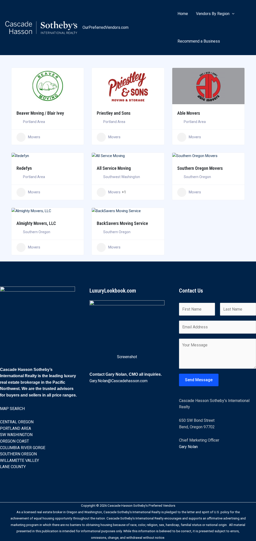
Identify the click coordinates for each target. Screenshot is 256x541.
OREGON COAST (14, 441)
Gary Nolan (188, 446)
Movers (34, 137)
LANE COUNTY (13, 466)
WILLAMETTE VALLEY (19, 460)
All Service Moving (114, 168)
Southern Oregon (197, 177)
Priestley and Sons (113, 113)
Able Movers (188, 113)
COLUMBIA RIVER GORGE (22, 447)
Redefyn (24, 168)
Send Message (198, 379)
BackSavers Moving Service (122, 223)
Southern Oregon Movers (200, 168)
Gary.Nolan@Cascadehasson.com (119, 380)
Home (183, 13)
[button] (232, 14)
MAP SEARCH (12, 408)
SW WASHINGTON (16, 434)
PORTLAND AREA (15, 428)
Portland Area (34, 122)
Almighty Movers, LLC (36, 223)
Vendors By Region (213, 13)
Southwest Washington (121, 177)
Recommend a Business (199, 41)
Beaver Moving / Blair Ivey (40, 113)
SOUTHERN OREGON (18, 454)
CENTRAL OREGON (17, 422)
